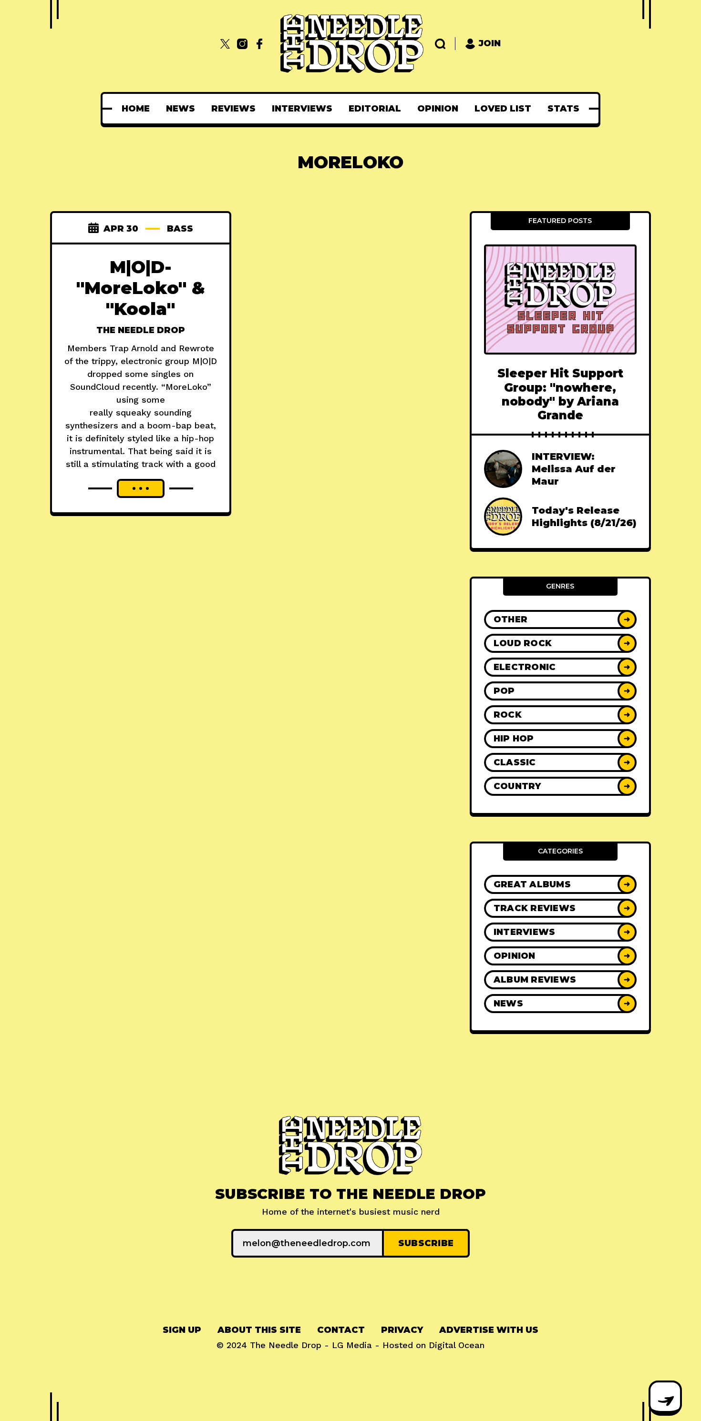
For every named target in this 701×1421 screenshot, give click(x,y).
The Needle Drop (140, 330)
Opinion (437, 108)
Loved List (502, 108)
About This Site (259, 1330)
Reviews (233, 108)
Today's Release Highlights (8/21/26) (584, 516)
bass (180, 228)
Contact (341, 1330)
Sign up (182, 1330)
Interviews (302, 108)
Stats (563, 108)
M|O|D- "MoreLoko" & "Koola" (140, 287)
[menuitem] (136, 108)
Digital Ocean (457, 1345)
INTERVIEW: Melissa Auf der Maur (574, 469)
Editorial (375, 108)
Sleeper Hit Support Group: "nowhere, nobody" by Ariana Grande (560, 394)
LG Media (352, 1345)
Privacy (402, 1330)
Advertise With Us (488, 1330)
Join (490, 43)
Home (136, 108)
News (180, 108)
